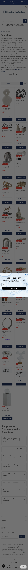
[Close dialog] (26, 274)
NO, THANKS (14, 291)
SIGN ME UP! (14, 288)
